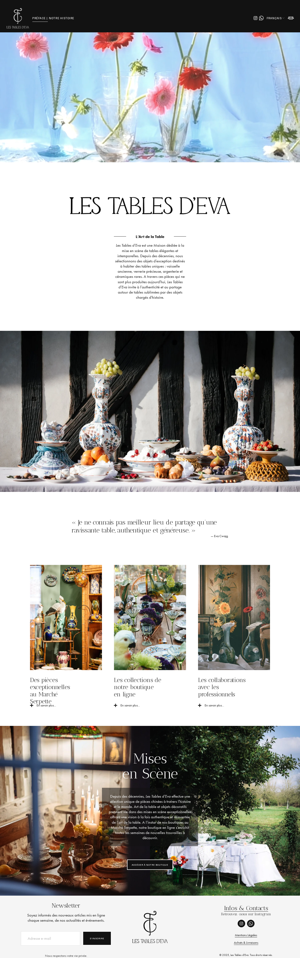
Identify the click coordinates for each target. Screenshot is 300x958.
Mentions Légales (246, 935)
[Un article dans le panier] (291, 18)
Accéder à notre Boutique (150, 864)
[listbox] (276, 18)
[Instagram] (255, 18)
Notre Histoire (61, 18)
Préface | (40, 18)
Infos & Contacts (246, 908)
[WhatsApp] (261, 18)
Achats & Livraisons (246, 943)
